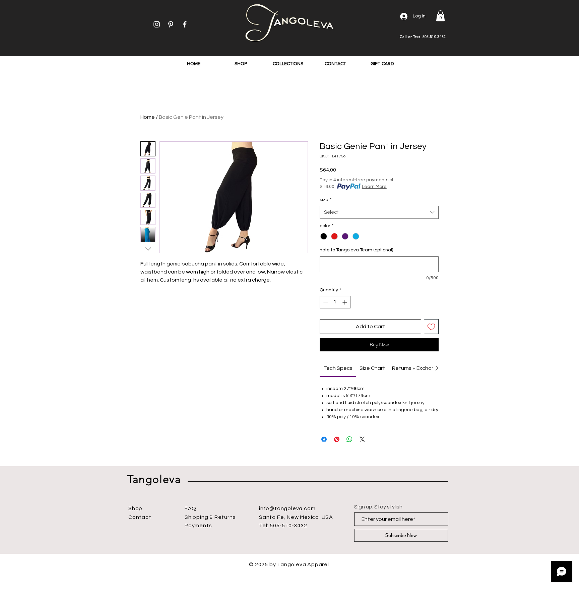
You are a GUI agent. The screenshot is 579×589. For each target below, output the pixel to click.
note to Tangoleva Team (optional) (356, 250)
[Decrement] (325, 302)
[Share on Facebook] (324, 439)
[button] (440, 15)
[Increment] (345, 302)
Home (147, 117)
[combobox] (379, 212)
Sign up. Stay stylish (378, 506)
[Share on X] (362, 439)
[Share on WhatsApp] (349, 439)
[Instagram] (156, 24)
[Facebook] (185, 24)
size (325, 199)
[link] (337, 368)
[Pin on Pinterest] (337, 439)
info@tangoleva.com (287, 508)
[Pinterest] (171, 24)
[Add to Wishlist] (431, 326)
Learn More (374, 186)
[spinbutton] (335, 302)
